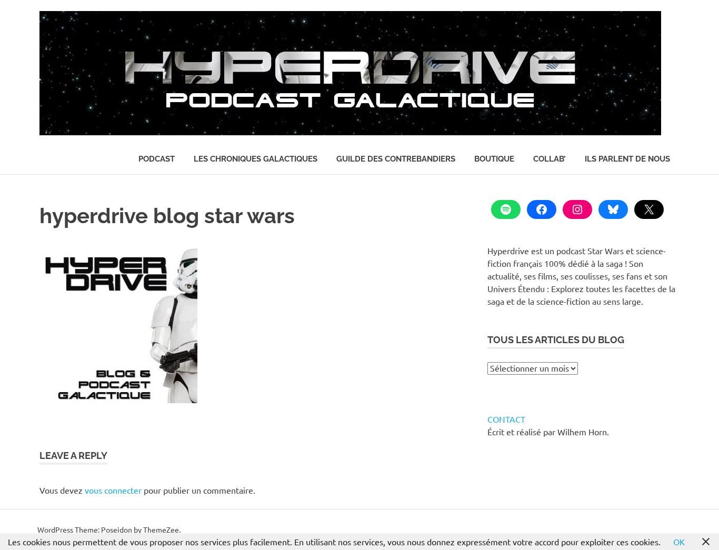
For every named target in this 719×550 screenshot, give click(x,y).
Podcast (156, 159)
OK (679, 541)
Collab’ (549, 159)
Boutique (494, 159)
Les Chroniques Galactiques (255, 159)
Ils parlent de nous (627, 159)
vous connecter (113, 490)
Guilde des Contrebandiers (395, 159)
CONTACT (506, 419)
